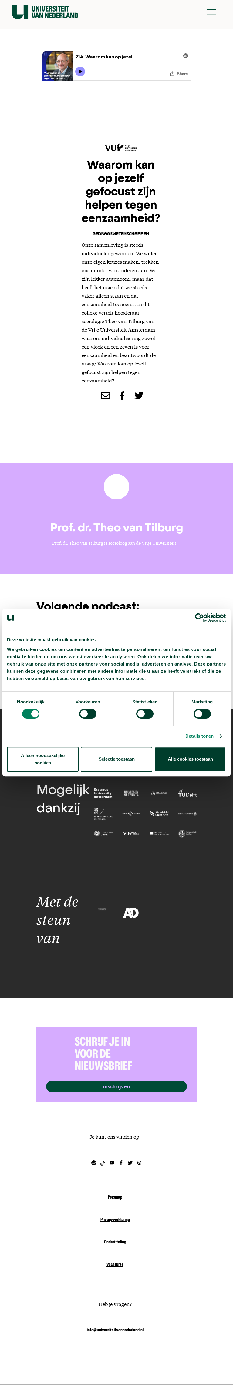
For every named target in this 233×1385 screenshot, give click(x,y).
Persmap (115, 1197)
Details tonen (199, 736)
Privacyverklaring (115, 1220)
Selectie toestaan (117, 759)
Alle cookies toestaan (190, 759)
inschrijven (116, 1086)
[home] (45, 12)
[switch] (87, 714)
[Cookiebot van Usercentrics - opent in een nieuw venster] (199, 617)
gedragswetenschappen (121, 233)
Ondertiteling (115, 1242)
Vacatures (114, 1265)
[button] (211, 12)
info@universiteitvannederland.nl (115, 1330)
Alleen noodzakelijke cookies (43, 759)
